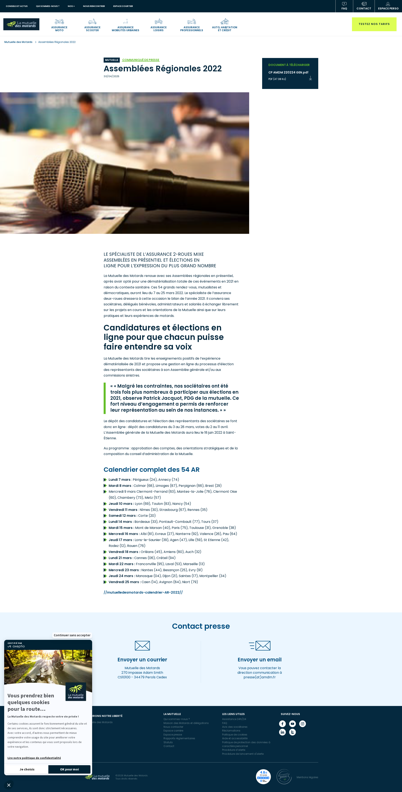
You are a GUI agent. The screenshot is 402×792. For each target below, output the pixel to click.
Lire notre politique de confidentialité (34, 758)
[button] (9, 785)
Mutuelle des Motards (18, 42)
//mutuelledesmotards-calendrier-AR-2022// (143, 592)
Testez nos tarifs (374, 24)
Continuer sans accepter (72, 635)
